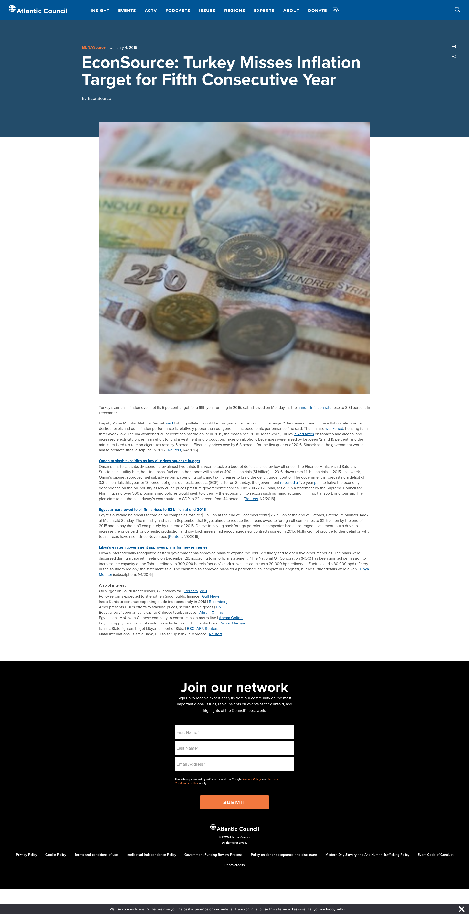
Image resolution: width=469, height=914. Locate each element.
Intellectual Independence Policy (151, 854)
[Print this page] (454, 46)
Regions (234, 10)
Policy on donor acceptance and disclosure (284, 854)
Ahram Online (211, 612)
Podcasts (178, 10)
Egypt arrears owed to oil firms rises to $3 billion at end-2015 (152, 509)
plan (317, 482)
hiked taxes (304, 433)
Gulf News (211, 596)
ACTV (151, 10)
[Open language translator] (336, 9)
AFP (199, 628)
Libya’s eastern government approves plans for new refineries (153, 547)
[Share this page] (454, 56)
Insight (100, 10)
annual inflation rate (314, 407)
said (169, 423)
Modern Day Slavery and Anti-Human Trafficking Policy (367, 854)
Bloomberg (218, 601)
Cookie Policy (55, 854)
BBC (190, 628)
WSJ (203, 590)
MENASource (94, 47)
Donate (317, 10)
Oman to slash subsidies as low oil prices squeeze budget (149, 461)
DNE (220, 607)
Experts (264, 10)
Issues (207, 10)
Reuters (174, 450)
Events (127, 10)
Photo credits (234, 864)
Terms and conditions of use (96, 854)
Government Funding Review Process (213, 854)
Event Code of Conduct (435, 854)
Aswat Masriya (232, 623)
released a (289, 482)
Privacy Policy (251, 779)
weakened (334, 428)
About (291, 10)
